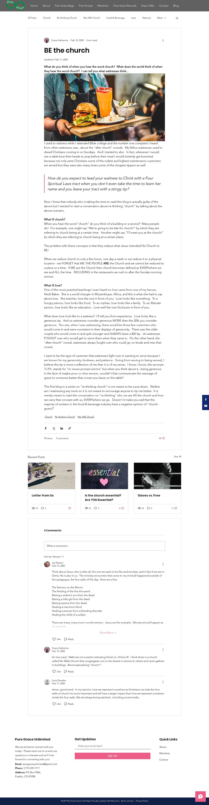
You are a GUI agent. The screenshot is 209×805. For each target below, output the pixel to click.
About (162, 746)
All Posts (32, 17)
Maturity (146, 17)
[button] (177, 18)
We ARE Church (91, 17)
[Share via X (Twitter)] (53, 428)
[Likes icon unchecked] (54, 639)
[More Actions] (163, 564)
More (160, 17)
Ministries (164, 753)
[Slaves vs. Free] (157, 476)
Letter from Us (43, 495)
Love (133, 17)
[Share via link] (69, 428)
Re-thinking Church (67, 17)
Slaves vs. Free (149, 495)
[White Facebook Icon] (206, 399)
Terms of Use (127, 801)
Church (46, 17)
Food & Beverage (115, 17)
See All (177, 456)
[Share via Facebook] (45, 428)
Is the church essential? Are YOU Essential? (103, 497)
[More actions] (163, 40)
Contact (163, 759)
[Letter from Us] (51, 476)
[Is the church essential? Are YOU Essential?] (104, 476)
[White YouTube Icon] (206, 406)
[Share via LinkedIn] (61, 428)
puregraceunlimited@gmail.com (40, 764)
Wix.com (115, 801)
